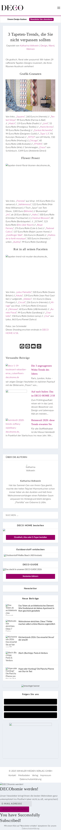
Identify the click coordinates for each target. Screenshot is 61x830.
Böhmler (28, 211)
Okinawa (13, 309)
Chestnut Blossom (40, 218)
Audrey (16, 242)
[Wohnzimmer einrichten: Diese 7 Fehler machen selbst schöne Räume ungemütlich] (11, 625)
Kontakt (12, 775)
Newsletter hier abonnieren (41, 19)
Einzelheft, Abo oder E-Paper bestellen (30, 537)
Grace (42, 147)
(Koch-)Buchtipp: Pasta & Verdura (33, 653)
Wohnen (30, 49)
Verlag (35, 775)
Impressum (45, 775)
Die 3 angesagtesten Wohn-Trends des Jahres (41, 369)
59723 (31, 137)
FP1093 (38, 144)
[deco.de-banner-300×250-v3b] (30, 725)
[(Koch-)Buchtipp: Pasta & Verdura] (11, 657)
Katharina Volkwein (29, 46)
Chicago (34, 140)
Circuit (21, 302)
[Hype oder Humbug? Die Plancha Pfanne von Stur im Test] (11, 673)
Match (12, 123)
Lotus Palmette (24, 292)
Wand (51, 46)
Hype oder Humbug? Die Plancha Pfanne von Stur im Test (36, 670)
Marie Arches (46, 127)
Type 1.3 (44, 134)
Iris (8, 215)
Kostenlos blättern (30, 576)
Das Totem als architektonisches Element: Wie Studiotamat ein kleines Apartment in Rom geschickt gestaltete (36, 608)
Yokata (19, 295)
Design (44, 46)
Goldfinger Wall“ (15, 235)
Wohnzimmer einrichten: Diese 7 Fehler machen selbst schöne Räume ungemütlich (36, 623)
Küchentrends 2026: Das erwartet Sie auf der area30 (36, 638)
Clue (47, 316)
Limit (45, 123)
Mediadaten (24, 775)
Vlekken (27, 299)
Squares (21, 117)
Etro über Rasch (25, 225)
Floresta (21, 201)
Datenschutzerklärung (30, 779)
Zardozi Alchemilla (43, 130)
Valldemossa (24, 204)
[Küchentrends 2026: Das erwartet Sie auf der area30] (11, 641)
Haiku (35, 215)
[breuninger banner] (30, 686)
